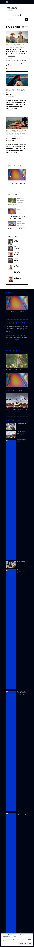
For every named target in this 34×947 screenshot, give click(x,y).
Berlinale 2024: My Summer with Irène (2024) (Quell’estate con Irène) (16, 52)
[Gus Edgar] (11, 266)
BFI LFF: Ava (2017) (13, 138)
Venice (23, 223)
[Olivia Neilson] (11, 273)
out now (17, 45)
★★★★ (8, 44)
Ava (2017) (10, 94)
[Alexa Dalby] (11, 242)
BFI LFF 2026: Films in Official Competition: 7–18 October (16, 183)
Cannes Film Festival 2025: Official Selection (22, 433)
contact (17, 339)
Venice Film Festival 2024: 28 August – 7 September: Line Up (22, 814)
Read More (9, 68)
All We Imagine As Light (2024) (21, 562)
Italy (12, 45)
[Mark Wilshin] (11, 248)
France (12, 89)
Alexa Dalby (11, 56)
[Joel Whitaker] (11, 279)
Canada (22, 198)
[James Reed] (11, 254)
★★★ (18, 198)
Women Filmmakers (13, 204)
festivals (9, 133)
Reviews (9, 47)
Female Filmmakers (16, 131)
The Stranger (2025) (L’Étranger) (22, 424)
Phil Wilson (20, 202)
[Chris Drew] (11, 260)
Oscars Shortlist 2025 (21, 440)
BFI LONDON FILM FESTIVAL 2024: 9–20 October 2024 (21, 693)
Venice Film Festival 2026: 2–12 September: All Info (16, 227)
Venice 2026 (20, 225)
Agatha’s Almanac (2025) (15, 206)
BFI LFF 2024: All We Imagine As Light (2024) (21, 571)
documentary (20, 200)
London (19, 213)
